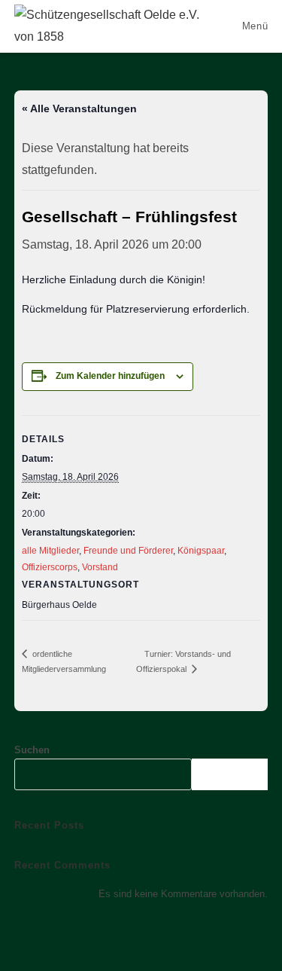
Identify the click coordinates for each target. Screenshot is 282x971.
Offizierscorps (49, 567)
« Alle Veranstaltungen (79, 108)
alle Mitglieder (50, 550)
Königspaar (200, 550)
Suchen (32, 750)
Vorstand (100, 567)
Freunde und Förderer (128, 550)
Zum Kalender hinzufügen (110, 376)
